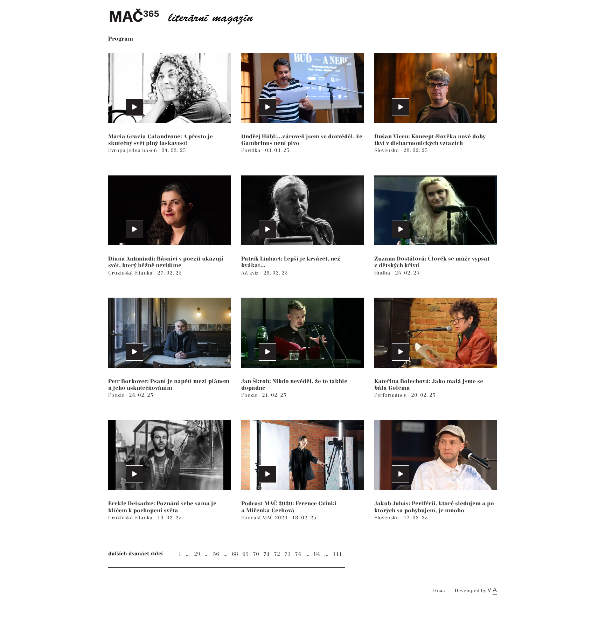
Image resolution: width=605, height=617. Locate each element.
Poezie (117, 395)
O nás (438, 591)
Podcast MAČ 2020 (265, 517)
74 (298, 554)
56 (216, 554)
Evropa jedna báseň (133, 150)
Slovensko (387, 150)
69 (245, 554)
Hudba (383, 273)
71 (266, 554)
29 (197, 554)
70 (256, 554)
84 (317, 554)
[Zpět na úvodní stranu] (187, 16)
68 (235, 554)
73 (287, 554)
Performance (391, 395)
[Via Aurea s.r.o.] (492, 590)
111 (337, 554)
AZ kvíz (250, 273)
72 (277, 554)
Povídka (251, 150)
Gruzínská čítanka (131, 273)
